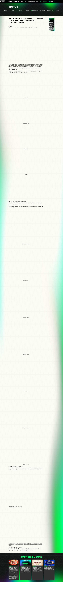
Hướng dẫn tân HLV (35, 10)
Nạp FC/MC (45, 1)
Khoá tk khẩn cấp (52, 28)
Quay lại (40, 18)
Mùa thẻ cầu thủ (50, 10)
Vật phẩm (5, 10)
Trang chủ (22, 1)
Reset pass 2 (51, 24)
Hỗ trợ (51, 18)
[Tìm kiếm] (40, 1)
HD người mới (51, 30)
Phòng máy (57, 10)
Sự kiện (13, 10)
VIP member (51, 22)
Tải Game (51, 1)
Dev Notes (28, 10)
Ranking (51, 20)
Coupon (51, 26)
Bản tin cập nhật (42, 10)
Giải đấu (20, 10)
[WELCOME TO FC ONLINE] (14, 1)
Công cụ (37, 1)
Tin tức (25, 1)
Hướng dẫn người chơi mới (31, 1)
